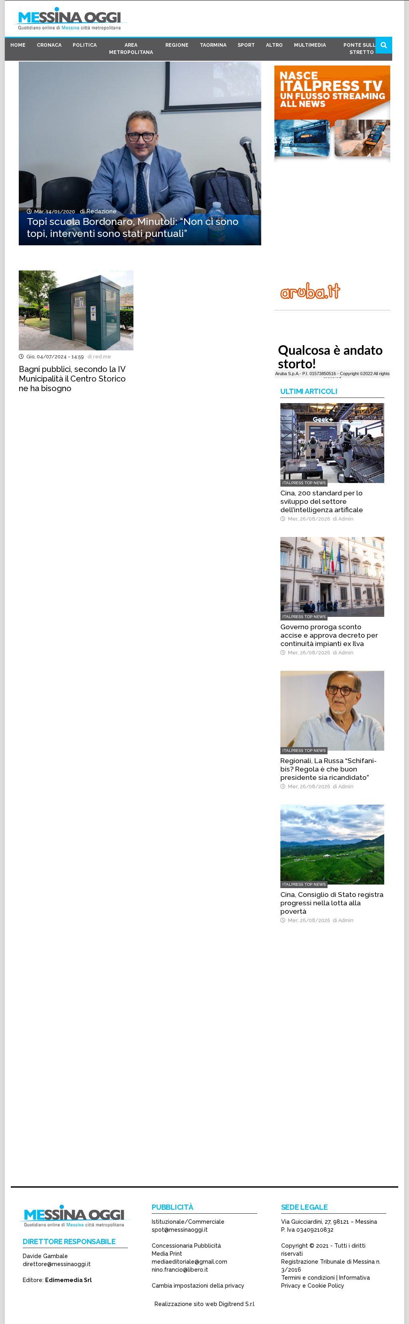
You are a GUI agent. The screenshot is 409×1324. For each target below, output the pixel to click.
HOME (18, 45)
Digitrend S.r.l (236, 1304)
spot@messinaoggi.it (180, 1230)
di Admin (341, 519)
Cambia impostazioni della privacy (198, 1285)
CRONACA (49, 45)
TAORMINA (213, 45)
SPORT (246, 45)
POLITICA (85, 45)
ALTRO (274, 45)
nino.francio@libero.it (180, 1269)
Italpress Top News (304, 483)
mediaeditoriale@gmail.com (189, 1261)
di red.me (98, 357)
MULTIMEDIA (310, 45)
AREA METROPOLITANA (131, 48)
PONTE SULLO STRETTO (361, 48)
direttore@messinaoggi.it (57, 1264)
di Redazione (97, 211)
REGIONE (177, 45)
